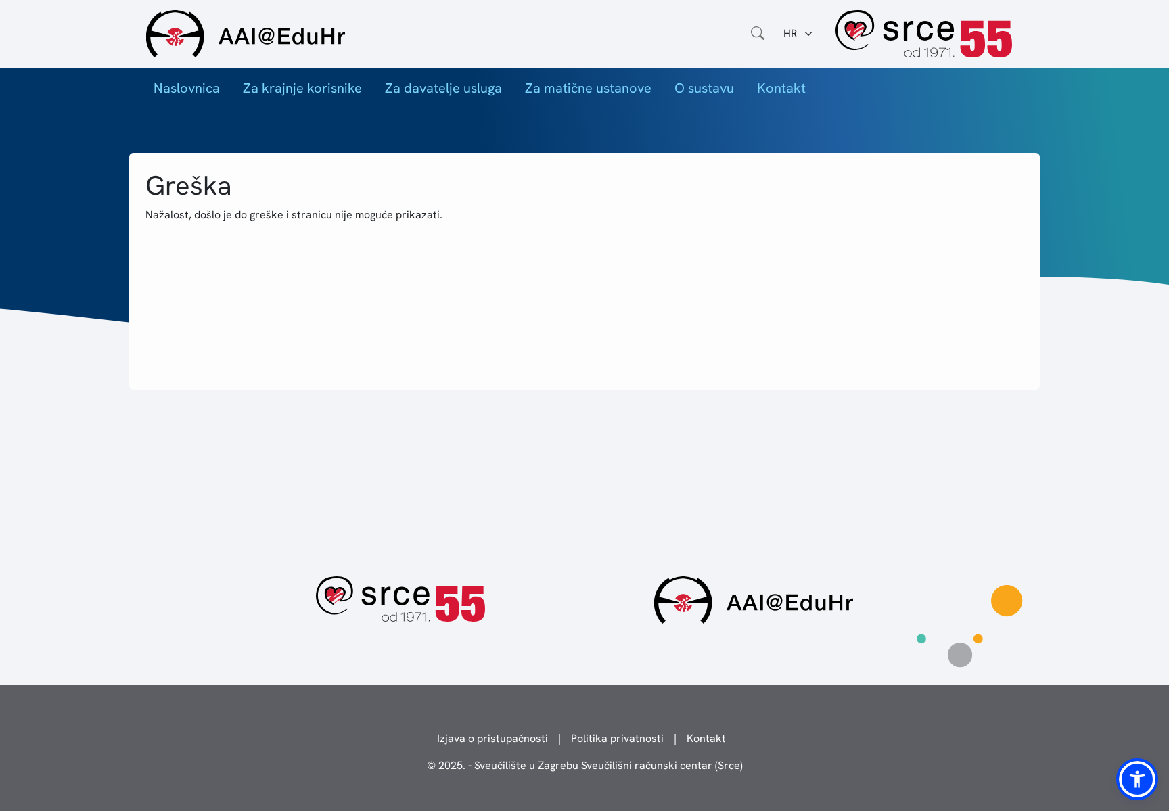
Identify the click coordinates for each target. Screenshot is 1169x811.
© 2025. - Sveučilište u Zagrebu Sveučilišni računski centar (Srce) (585, 765)
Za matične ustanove (588, 88)
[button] (1137, 779)
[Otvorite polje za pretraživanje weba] (758, 34)
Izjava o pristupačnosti (492, 738)
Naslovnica (187, 88)
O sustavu (704, 88)
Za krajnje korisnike (302, 88)
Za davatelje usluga (443, 88)
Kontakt (781, 88)
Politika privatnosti (617, 738)
